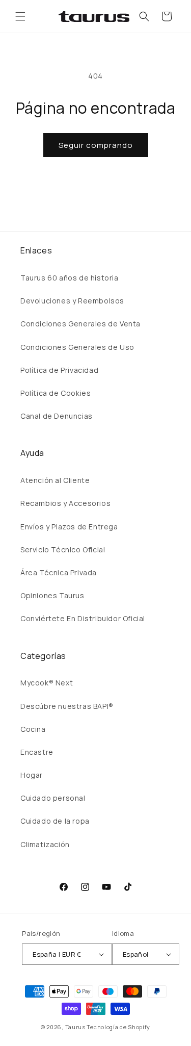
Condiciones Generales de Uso (77, 347)
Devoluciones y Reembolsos (72, 300)
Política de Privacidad (59, 370)
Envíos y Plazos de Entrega (69, 526)
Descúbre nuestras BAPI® (67, 706)
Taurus (75, 1027)
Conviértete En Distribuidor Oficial (82, 618)
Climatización (45, 844)
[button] (20, 16)
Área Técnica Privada (58, 572)
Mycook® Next (46, 682)
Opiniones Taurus (52, 595)
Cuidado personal (53, 798)
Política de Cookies (55, 393)
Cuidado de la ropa (55, 821)
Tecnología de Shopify (118, 1027)
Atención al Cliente (55, 480)
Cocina (33, 729)
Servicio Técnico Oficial (62, 549)
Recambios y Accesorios (65, 503)
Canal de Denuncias (56, 416)
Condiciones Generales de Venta (80, 323)
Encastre (36, 752)
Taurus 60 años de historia (69, 278)
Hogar (31, 775)
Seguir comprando (96, 145)
